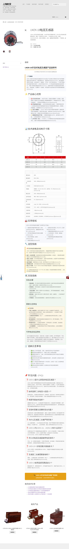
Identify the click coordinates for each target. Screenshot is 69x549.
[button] (26, 30)
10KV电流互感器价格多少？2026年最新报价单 (39, 490)
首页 (23, 4)
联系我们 (47, 4)
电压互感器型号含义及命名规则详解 (36, 492)
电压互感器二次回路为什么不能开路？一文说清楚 (40, 494)
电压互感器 (40, 4)
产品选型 (28, 4)
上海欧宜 (7, 4)
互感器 (34, 47)
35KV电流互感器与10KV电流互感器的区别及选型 (39, 489)
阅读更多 (12, 532)
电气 (40, 47)
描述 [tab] (4, 63)
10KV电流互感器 (10, 22)
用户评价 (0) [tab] (6, 67)
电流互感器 (34, 4)
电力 (38, 47)
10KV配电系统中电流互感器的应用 (36, 487)
